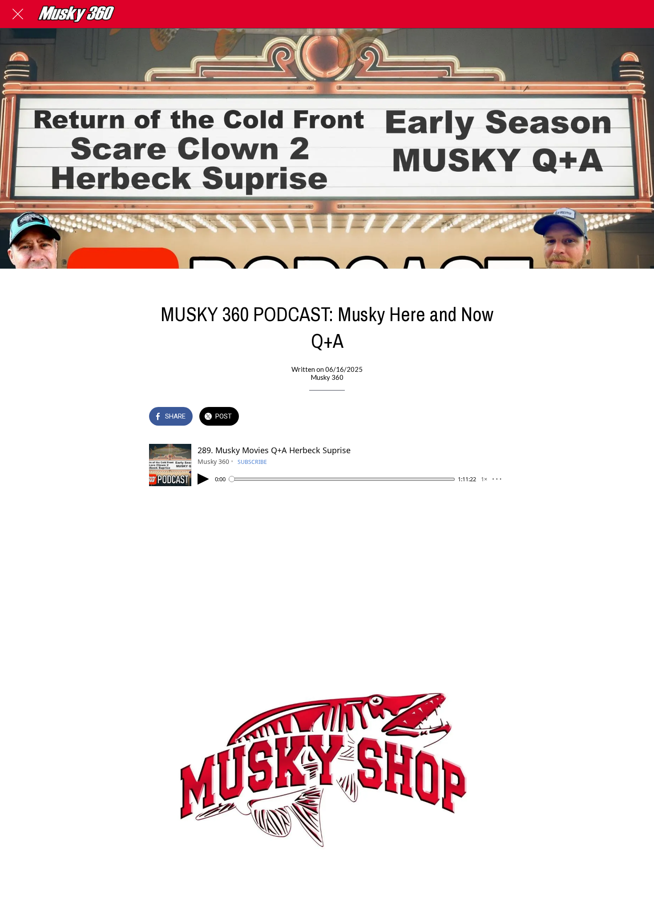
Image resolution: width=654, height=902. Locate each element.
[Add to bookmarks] (494, 417)
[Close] (17, 14)
